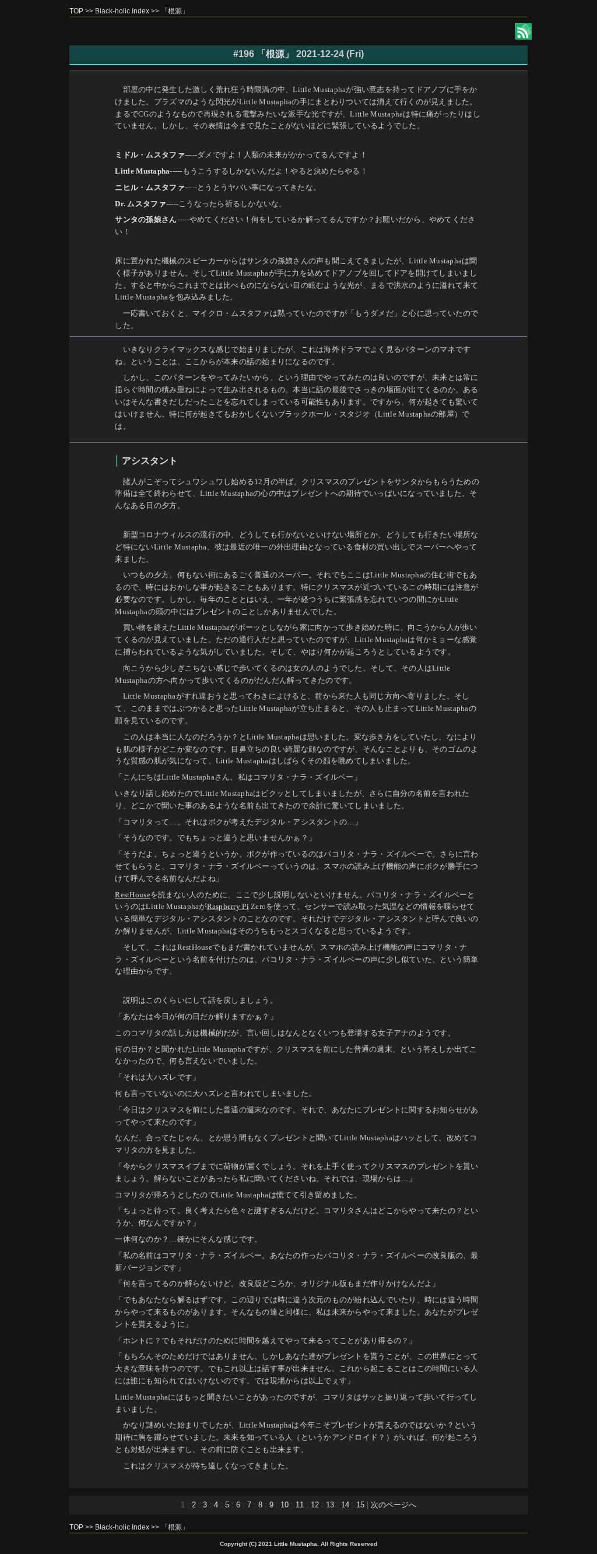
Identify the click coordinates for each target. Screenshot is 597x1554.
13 (330, 1504)
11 (300, 1504)
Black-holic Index (122, 11)
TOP (76, 11)
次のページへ (393, 1504)
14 (345, 1504)
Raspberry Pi (228, 906)
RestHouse (132, 894)
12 (315, 1504)
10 (284, 1504)
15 (360, 1504)
